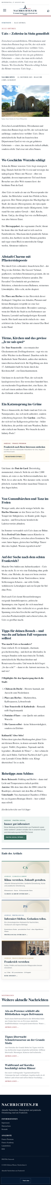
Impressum (6, 1123)
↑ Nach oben (25, 1180)
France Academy (8, 1143)
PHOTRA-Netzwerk (8, 1159)
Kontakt (5, 1129)
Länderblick (6, 1146)
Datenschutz (6, 1126)
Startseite (6, 23)
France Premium (7, 1139)
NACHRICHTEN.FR (20, 1104)
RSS (3, 1149)
